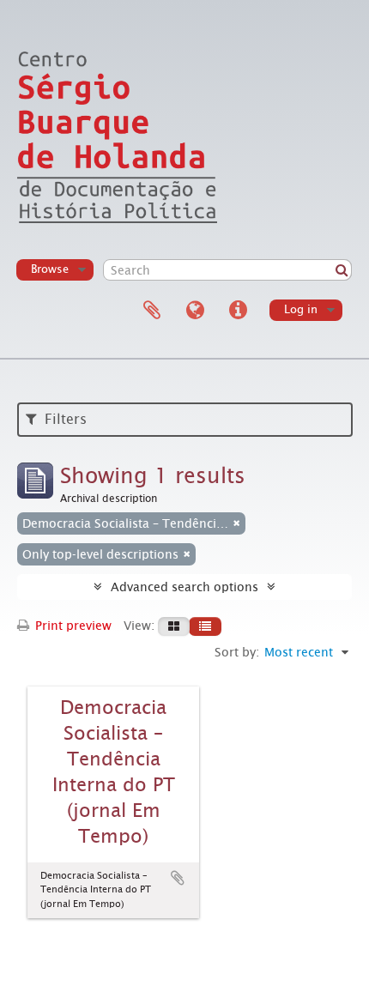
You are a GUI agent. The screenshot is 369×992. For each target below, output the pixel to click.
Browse (50, 269)
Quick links (237, 310)
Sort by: (237, 652)
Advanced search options (184, 587)
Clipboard (151, 310)
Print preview (72, 625)
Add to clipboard (177, 877)
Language (194, 310)
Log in (301, 309)
